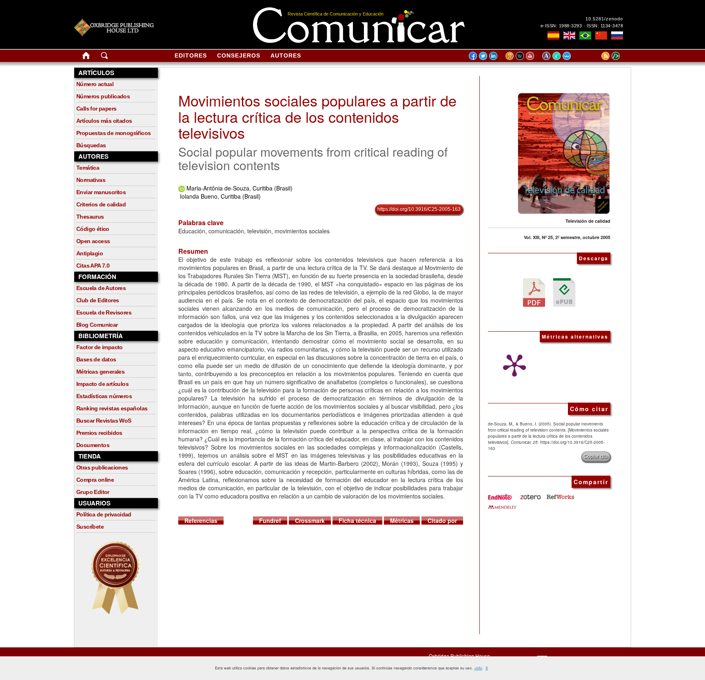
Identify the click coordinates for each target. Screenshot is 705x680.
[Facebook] (473, 55)
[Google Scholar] (511, 55)
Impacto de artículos (102, 384)
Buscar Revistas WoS (103, 420)
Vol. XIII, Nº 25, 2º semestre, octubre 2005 (567, 237)
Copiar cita (596, 456)
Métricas (402, 520)
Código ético (92, 229)
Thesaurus (90, 216)
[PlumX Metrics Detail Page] (512, 365)
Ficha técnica (357, 520)
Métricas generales (100, 371)
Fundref (270, 520)
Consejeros (238, 55)
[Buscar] (104, 57)
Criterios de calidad (101, 204)
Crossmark (310, 520)
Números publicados (103, 96)
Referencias (200, 520)
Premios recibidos (99, 433)
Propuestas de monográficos (113, 133)
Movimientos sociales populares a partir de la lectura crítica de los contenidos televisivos (317, 116)
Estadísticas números (104, 396)
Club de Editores (97, 300)
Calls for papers (96, 108)
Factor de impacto (99, 347)
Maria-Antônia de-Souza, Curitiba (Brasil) (239, 188)
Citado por (442, 520)
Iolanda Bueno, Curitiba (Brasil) (220, 196)
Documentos (92, 445)
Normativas (90, 180)
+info (478, 668)
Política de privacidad (103, 514)
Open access (93, 241)
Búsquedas (91, 145)
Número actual (94, 84)
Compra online (95, 479)
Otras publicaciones (102, 467)
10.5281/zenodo (604, 18)
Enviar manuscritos (101, 192)
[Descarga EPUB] (564, 292)
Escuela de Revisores (103, 312)
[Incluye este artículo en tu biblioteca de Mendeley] (502, 504)
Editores (191, 55)
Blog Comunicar (97, 324)
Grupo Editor (92, 492)
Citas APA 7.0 (92, 265)
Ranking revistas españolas (111, 408)
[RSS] (595, 55)
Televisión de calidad (587, 221)
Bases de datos (96, 359)
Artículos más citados (104, 120)
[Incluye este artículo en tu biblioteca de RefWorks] (560, 494)
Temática (87, 167)
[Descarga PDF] (534, 292)
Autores (285, 55)
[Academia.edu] (547, 55)
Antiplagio (89, 253)
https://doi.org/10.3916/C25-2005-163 (419, 209)
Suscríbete (90, 526)
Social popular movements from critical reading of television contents (313, 158)
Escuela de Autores (101, 288)
